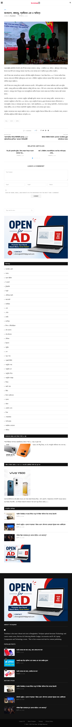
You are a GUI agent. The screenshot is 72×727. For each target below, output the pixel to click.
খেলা (7, 308)
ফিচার (7, 382)
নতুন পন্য (8, 356)
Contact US (22, 721)
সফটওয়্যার (8, 421)
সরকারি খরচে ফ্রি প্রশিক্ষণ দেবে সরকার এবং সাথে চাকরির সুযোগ (32, 660)
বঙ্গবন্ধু (6, 121)
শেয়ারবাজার (8, 417)
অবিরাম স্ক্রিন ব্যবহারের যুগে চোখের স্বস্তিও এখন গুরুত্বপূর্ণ (31, 535)
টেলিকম (7, 338)
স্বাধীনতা (17, 121)
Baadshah (13, 16)
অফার (7, 273)
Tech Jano (34, 724)
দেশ (5, 9)
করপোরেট (8, 299)
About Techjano (32, 721)
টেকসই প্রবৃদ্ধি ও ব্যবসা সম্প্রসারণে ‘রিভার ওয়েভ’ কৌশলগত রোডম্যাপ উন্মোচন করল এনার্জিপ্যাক (40, 524)
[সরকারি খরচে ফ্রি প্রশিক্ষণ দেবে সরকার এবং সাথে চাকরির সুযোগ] (9, 662)
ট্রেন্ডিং (7, 347)
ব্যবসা (7, 399)
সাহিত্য (7, 430)
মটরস (7, 404)
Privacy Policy (49, 721)
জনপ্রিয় (8, 321)
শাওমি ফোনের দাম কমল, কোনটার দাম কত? (27, 671)
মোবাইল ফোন (9, 408)
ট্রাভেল (7, 343)
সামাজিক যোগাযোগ (10, 425)
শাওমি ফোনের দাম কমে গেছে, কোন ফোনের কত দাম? (29, 650)
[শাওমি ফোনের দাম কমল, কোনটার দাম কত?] (9, 673)
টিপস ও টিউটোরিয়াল (10, 325)
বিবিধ (7, 391)
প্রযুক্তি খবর (9, 364)
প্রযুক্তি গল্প (9, 369)
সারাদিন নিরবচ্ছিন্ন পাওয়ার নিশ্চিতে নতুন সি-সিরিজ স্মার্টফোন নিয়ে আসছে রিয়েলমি (36, 514)
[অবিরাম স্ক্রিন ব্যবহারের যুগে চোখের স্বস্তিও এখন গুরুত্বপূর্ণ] (9, 537)
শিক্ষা (7, 412)
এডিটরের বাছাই (9, 295)
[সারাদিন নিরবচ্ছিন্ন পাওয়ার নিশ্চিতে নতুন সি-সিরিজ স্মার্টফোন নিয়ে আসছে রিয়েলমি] (9, 516)
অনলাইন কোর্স (9, 269)
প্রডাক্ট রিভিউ (9, 360)
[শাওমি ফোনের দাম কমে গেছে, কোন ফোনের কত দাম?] (9, 652)
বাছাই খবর (8, 386)
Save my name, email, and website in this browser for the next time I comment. (32, 192)
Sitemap (41, 721)
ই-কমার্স (7, 282)
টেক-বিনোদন (9, 334)
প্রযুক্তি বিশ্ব (9, 373)
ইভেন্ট (7, 291)
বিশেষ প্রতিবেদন (10, 395)
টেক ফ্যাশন (8, 330)
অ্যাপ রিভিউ (9, 278)
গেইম (7, 312)
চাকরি (7, 317)
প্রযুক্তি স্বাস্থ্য (9, 378)
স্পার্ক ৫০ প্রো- (31, 442)
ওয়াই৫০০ (44, 502)
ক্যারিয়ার (8, 304)
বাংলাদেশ (11, 121)
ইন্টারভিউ (8, 286)
